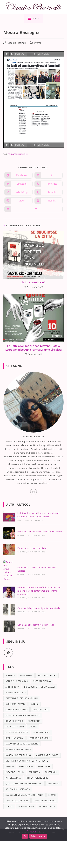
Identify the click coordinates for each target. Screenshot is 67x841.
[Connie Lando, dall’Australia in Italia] (9, 626)
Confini (34, 704)
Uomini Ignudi (47, 806)
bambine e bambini (16, 692)
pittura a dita (13, 777)
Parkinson (34, 772)
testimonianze (26, 806)
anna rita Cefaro (47, 675)
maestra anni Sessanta (18, 749)
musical (10, 766)
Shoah (52, 795)
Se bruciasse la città (33, 282)
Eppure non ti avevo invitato (32, 548)
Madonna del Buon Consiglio (22, 743)
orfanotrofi (26, 766)
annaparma (26, 675)
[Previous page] (6, 54)
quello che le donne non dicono (24, 783)
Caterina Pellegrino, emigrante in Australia (38, 608)
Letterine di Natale (39, 738)
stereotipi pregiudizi (45, 800)
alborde (10, 675)
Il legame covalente (17, 732)
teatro (9, 806)
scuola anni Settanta (18, 789)
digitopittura (40, 709)
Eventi (37, 42)
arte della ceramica (17, 681)
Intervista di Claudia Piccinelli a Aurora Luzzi (39, 531)
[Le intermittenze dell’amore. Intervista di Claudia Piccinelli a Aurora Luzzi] (9, 516)
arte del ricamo (42, 681)
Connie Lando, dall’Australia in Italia (35, 624)
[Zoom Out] (29, 54)
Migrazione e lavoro (47, 755)
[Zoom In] (34, 54)
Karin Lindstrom (15, 738)
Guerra (33, 726)
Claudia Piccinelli (17, 42)
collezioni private (15, 704)
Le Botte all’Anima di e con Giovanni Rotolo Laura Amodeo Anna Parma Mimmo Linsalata (33, 347)
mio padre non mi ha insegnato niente (27, 760)
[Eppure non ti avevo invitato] (9, 549)
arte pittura (12, 687)
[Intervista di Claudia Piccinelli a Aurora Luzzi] (9, 533)
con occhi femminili (17, 154)
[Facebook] (33, 492)
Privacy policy (33, 831)
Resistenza (53, 783)
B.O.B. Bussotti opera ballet (39, 687)
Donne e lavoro (14, 721)
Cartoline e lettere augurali (22, 698)
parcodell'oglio (15, 772)
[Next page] (11, 54)
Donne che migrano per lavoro (23, 715)
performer (51, 772)
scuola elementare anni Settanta (24, 795)
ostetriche (44, 766)
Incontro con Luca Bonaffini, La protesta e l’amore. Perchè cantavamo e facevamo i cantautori (38, 591)
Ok (24, 836)
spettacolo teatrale (17, 800)
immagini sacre (41, 732)
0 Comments (36, 520)
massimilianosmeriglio (18, 755)
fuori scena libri (15, 726)
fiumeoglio (34, 721)
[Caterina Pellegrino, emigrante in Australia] (9, 609)
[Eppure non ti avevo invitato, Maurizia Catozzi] (9, 570)
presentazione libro (37, 777)
